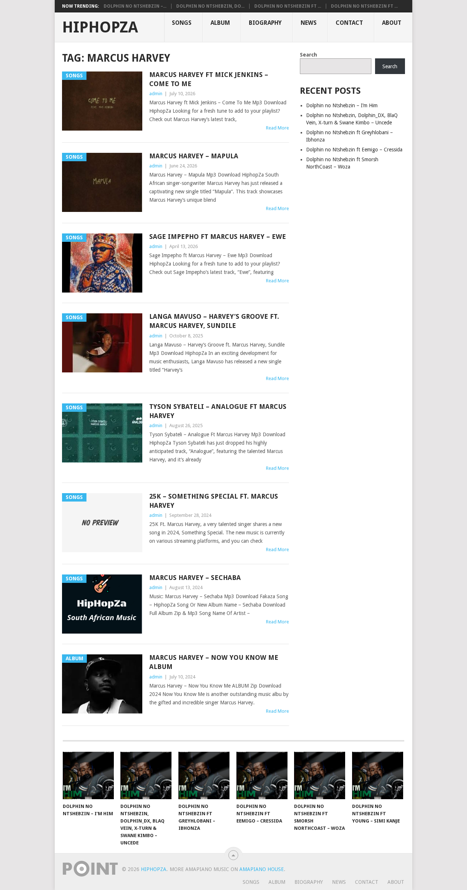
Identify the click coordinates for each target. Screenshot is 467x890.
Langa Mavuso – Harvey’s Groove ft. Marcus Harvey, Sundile (214, 321)
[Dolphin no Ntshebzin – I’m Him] (88, 775)
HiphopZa (100, 27)
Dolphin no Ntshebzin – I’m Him (342, 105)
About (391, 22)
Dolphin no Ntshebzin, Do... (210, 6)
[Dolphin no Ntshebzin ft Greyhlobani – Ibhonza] (203, 775)
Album (220, 22)
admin (155, 93)
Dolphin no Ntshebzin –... (135, 6)
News (309, 22)
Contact (349, 22)
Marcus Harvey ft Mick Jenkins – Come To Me (208, 79)
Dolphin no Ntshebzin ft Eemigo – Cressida (354, 149)
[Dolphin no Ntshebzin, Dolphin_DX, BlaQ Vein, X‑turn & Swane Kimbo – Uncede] (145, 775)
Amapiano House (261, 869)
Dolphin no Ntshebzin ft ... (287, 6)
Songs (182, 22)
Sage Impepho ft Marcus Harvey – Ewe (217, 236)
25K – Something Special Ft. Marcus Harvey (213, 500)
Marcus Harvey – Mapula (193, 156)
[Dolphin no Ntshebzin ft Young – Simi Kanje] (377, 775)
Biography (265, 22)
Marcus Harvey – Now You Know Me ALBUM (213, 662)
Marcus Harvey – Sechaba (195, 577)
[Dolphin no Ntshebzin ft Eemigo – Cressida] (261, 775)
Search (308, 55)
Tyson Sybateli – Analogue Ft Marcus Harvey (217, 411)
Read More (277, 128)
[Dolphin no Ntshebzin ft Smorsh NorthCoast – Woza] (319, 775)
